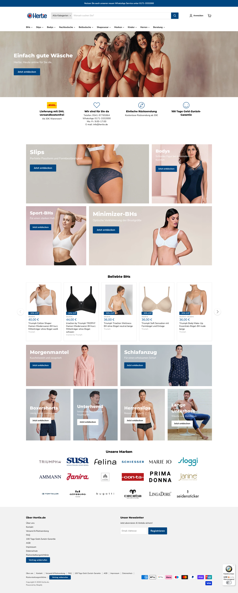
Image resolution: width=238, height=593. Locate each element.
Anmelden (198, 15)
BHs (28, 27)
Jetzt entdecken (27, 71)
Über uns (30, 523)
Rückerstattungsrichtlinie (37, 555)
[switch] (229, 582)
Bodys (50, 27)
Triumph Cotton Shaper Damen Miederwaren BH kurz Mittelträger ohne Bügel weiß (43, 326)
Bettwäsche (85, 27)
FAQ (28, 535)
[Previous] (20, 311)
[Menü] (233, 565)
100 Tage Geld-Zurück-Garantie (41, 539)
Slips (39, 27)
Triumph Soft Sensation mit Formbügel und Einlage (155, 325)
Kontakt (29, 527)
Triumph (31, 332)
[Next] (217, 311)
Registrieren (158, 530)
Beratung (158, 27)
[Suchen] (174, 16)
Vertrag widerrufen (38, 560)
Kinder (131, 27)
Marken (118, 27)
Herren (144, 27)
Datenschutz (32, 551)
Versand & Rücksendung (37, 531)
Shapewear (103, 27)
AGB (28, 543)
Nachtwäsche (66, 27)
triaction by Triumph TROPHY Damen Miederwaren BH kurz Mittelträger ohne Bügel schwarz (80, 327)
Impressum (31, 547)
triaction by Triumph (74, 335)
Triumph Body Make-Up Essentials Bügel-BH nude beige (192, 326)
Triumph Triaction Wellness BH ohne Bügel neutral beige (118, 325)
